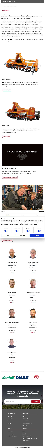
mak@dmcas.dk (33, 327)
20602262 (12, 360)
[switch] (17, 231)
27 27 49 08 (33, 330)
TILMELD (35, 401)
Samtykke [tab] (8, 214)
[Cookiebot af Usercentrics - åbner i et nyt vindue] (39, 212)
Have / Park (25, 418)
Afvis (8, 235)
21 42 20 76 (33, 300)
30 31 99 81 (12, 300)
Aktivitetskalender (12, 436)
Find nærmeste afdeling (7, 240)
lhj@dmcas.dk (12, 357)
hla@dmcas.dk (33, 297)
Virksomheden (25, 440)
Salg (23, 416)
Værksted (24, 425)
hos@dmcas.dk (33, 268)
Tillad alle (37, 235)
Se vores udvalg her (6, 89)
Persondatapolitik (26, 436)
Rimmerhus (10, 418)
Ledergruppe (11, 434)
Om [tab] (37, 214)
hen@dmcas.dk (12, 327)
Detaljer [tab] (22, 214)
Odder (9, 421)
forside (3, 6)
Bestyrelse (10, 431)
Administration (26, 421)
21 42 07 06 (12, 330)
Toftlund (10, 416)
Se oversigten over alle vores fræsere (10, 177)
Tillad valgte (22, 235)
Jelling (9, 423)
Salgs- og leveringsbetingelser (29, 438)
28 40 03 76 (12, 270)
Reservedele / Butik (27, 423)
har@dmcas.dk (12, 268)
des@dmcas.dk (12, 297)
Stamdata (24, 434)
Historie (24, 431)
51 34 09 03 (33, 270)
